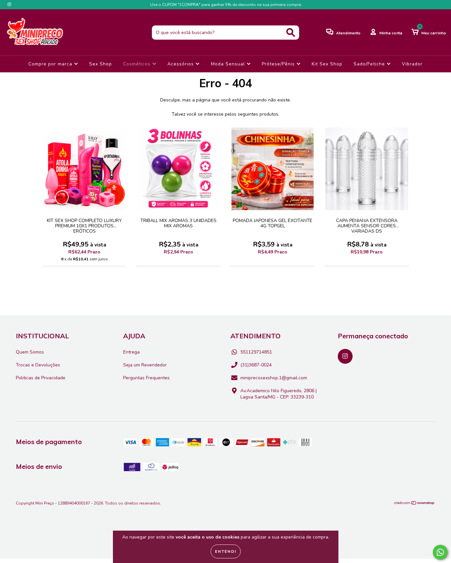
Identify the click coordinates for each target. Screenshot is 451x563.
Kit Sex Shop (327, 64)
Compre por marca (51, 64)
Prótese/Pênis (279, 64)
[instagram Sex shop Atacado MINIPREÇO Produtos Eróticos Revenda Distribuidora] (9, 4)
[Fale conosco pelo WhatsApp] (440, 552)
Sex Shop (100, 64)
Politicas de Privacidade (40, 378)
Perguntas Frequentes (146, 378)
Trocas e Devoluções (38, 365)
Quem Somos (30, 352)
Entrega (131, 352)
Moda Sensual (229, 64)
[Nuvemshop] (414, 504)
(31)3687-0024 (256, 365)
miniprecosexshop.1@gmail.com (273, 378)
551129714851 (256, 352)
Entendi (225, 551)
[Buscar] (290, 32)
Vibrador (412, 64)
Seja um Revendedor (145, 365)
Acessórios (181, 64)
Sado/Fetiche (370, 64)
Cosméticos (137, 64)
